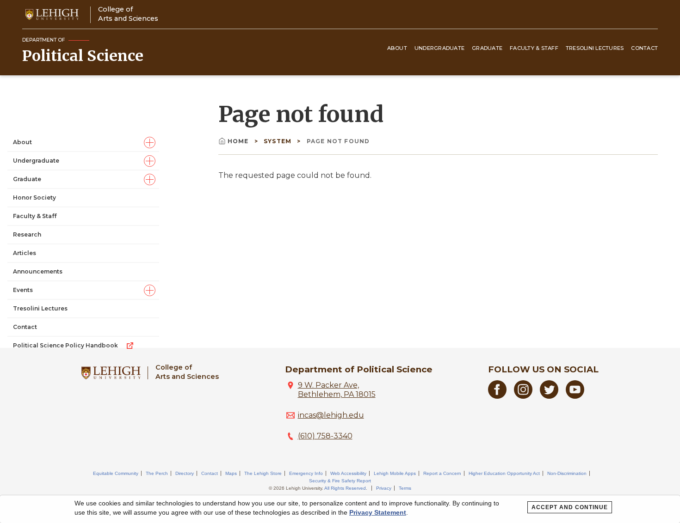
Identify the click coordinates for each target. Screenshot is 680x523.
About (397, 48)
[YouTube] (575, 396)
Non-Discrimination (567, 473)
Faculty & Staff (534, 48)
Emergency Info (306, 473)
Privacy (383, 488)
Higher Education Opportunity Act (504, 473)
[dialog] (340, 509)
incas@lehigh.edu (331, 415)
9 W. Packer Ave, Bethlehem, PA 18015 (337, 390)
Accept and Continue (570, 507)
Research (27, 234)
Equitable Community (115, 473)
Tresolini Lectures (595, 48)
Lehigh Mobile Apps (395, 473)
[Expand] (149, 142)
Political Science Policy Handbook (65, 345)
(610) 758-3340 (325, 436)
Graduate (487, 48)
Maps (231, 473)
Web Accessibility (348, 473)
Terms (405, 488)
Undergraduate (439, 48)
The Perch (157, 473)
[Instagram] (523, 396)
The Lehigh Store (263, 473)
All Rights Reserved (345, 488)
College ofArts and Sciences (128, 13)
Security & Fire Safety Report (340, 480)
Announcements (37, 271)
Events (23, 289)
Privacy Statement (377, 512)
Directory (184, 473)
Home (239, 141)
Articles (24, 252)
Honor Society (34, 197)
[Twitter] (549, 396)
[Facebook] (497, 396)
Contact (644, 48)
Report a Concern (442, 473)
